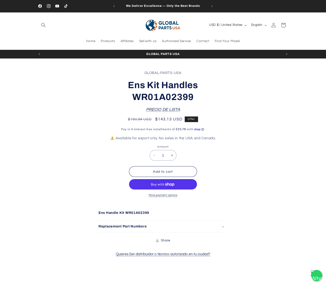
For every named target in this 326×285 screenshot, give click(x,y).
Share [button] (165, 240)
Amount (163, 146)
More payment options (163, 195)
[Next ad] (212, 6)
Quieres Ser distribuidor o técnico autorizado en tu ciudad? (163, 254)
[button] (43, 25)
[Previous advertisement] (114, 6)
